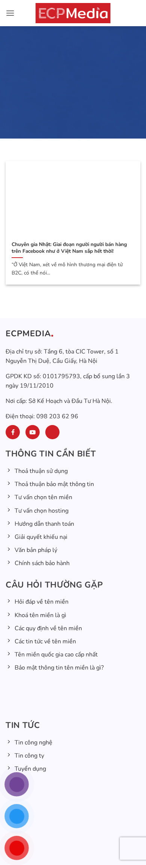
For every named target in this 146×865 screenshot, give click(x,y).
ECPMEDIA (28, 333)
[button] (10, 13)
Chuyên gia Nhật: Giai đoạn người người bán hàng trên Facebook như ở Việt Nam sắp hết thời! (69, 247)
